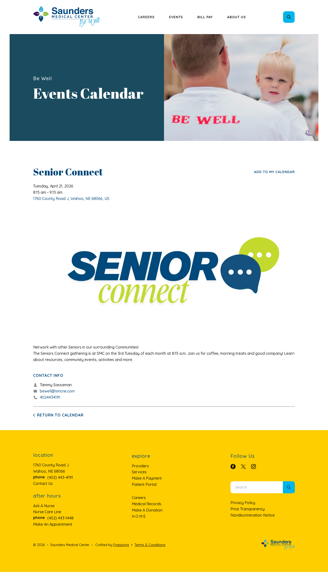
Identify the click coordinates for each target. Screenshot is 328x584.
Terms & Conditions (149, 545)
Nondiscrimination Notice (253, 515)
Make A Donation (147, 510)
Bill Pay (205, 17)
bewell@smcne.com (57, 391)
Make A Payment (147, 478)
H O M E (139, 516)
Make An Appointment (52, 524)
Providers (140, 466)
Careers (146, 17)
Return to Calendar (60, 415)
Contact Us (43, 483)
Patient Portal (144, 484)
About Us (236, 17)
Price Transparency (248, 508)
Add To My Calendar (274, 172)
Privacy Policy (243, 502)
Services (139, 472)
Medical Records (146, 503)
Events (176, 17)
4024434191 (50, 397)
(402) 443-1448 (60, 518)
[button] (289, 17)
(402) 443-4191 (60, 477)
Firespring (121, 545)
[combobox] (295, 17)
